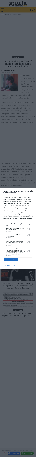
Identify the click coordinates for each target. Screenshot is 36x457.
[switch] (28, 229)
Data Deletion (8, 265)
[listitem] (18, 224)
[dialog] (18, 228)
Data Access (18, 265)
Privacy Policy (28, 265)
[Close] (32, 191)
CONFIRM (10, 259)
